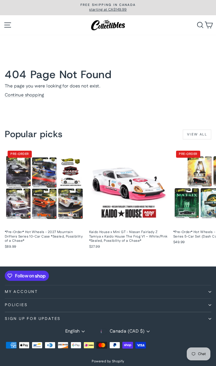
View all (197, 134)
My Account (21, 292)
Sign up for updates (33, 319)
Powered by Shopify (108, 361)
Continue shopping (24, 95)
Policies (16, 305)
